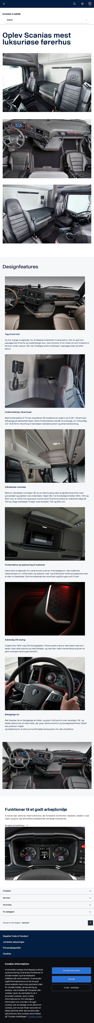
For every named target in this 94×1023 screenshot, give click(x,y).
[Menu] (4, 4)
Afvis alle (71, 979)
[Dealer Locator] (82, 4)
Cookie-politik (35, 1016)
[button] (47, 891)
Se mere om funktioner (15, 825)
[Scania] (90, 4)
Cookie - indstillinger (71, 988)
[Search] (74, 4)
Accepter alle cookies (71, 971)
